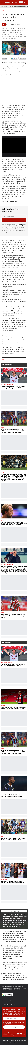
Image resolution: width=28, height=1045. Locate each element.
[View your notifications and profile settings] (12, 2)
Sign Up (14, 1027)
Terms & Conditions (13, 1034)
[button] (2, 2)
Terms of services (20, 224)
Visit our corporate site (14, 989)
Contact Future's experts (8, 1004)
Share (5, 58)
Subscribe (21, 2)
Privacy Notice (22, 225)
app (9, 24)
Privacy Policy (19, 1033)
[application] (14, 145)
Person (3, 10)
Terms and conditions (7, 1001)
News (3, 24)
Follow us (15, 58)
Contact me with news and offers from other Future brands (14, 1023)
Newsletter (23, 58)
